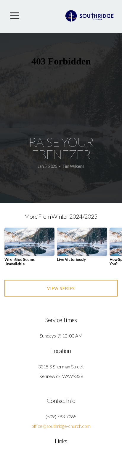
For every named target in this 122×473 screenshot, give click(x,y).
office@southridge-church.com (61, 426)
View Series (61, 288)
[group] (29, 249)
